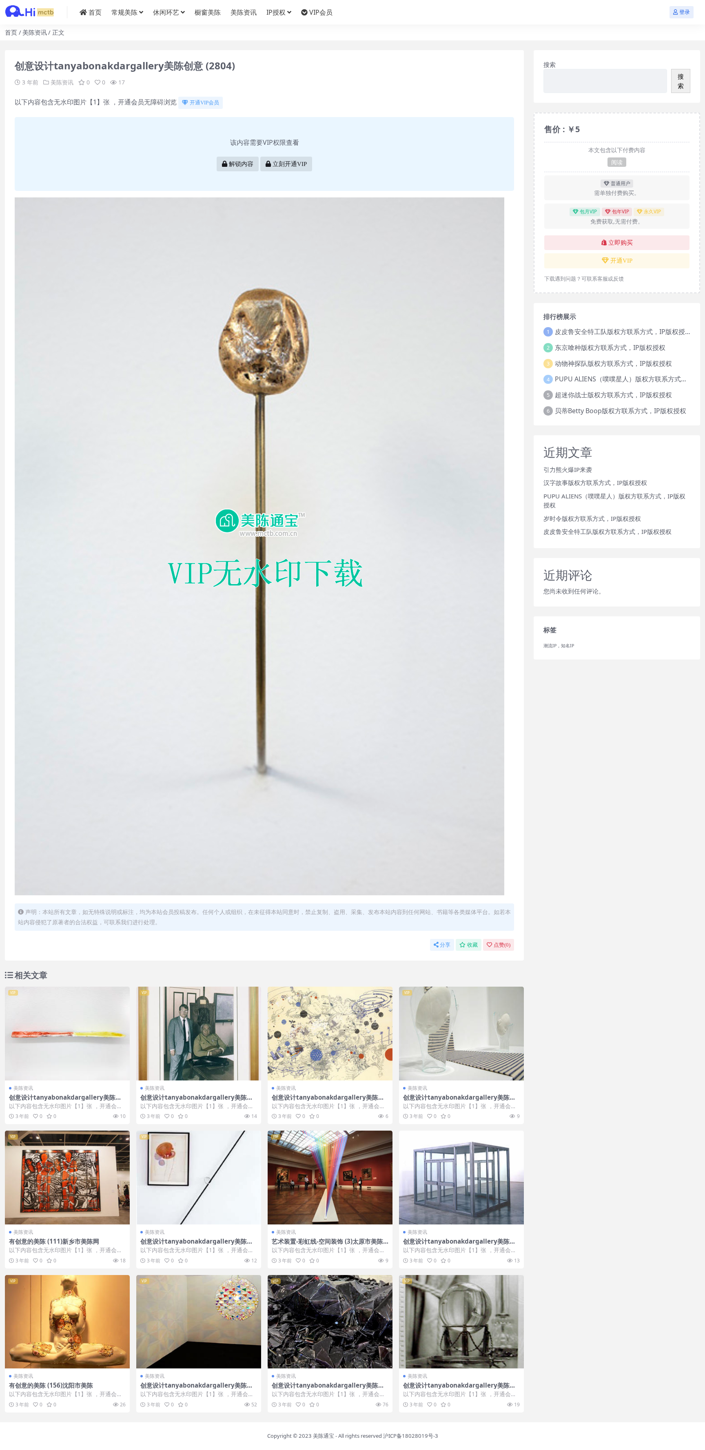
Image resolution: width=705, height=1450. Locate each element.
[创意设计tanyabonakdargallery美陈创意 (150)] (461, 1322)
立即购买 (620, 242)
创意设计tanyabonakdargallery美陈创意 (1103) (196, 1245)
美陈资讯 (244, 12)
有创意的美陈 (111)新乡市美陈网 (54, 1241)
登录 (684, 12)
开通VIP (621, 260)
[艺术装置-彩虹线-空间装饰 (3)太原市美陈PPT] (330, 1177)
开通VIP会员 (204, 103)
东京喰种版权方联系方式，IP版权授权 (610, 347)
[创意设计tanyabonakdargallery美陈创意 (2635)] (330, 1322)
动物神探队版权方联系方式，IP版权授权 (613, 363)
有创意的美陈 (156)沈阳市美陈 (51, 1385)
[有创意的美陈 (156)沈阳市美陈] (67, 1322)
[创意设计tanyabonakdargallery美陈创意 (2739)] (67, 1033)
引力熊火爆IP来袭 (567, 469)
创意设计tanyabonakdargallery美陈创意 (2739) (65, 1101)
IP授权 (276, 12)
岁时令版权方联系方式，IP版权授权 (592, 518)
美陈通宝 (323, 1435)
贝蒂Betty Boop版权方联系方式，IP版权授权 (620, 410)
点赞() (502, 945)
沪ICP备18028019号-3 (410, 1435)
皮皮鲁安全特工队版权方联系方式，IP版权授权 (623, 331)
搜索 (549, 64)
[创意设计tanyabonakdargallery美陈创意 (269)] (330, 1033)
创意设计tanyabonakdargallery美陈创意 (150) (459, 1389)
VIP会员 (321, 12)
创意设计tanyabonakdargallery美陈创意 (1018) (196, 1389)
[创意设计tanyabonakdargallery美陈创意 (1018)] (198, 1322)
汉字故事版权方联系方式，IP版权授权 (595, 482)
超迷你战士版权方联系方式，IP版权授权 (613, 394)
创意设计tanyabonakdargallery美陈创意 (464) (459, 1101)
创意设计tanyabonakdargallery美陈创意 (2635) (328, 1389)
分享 (445, 945)
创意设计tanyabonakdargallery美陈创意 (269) (328, 1101)
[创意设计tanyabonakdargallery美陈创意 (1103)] (198, 1177)
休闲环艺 (166, 12)
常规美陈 (124, 12)
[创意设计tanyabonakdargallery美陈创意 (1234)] (461, 1177)
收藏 (472, 945)
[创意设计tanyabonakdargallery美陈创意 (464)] (461, 1033)
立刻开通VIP (290, 164)
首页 (95, 12)
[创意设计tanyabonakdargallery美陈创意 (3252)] (198, 1033)
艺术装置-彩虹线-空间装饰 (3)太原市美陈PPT (329, 1245)
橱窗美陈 (208, 12)
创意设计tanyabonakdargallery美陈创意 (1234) (459, 1245)
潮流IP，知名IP (558, 646)
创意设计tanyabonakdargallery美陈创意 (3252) (196, 1101)
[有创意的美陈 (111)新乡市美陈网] (67, 1177)
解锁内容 (241, 164)
